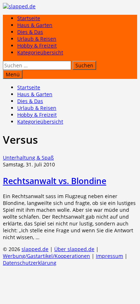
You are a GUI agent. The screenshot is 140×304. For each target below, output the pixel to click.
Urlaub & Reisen (36, 38)
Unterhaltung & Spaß (28, 157)
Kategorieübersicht (40, 52)
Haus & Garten (34, 25)
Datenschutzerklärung (29, 262)
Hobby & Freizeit (37, 45)
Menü (13, 74)
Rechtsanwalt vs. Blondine (54, 181)
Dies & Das (30, 31)
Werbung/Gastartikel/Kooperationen (46, 255)
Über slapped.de (74, 249)
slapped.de (35, 249)
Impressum (109, 255)
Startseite (28, 18)
